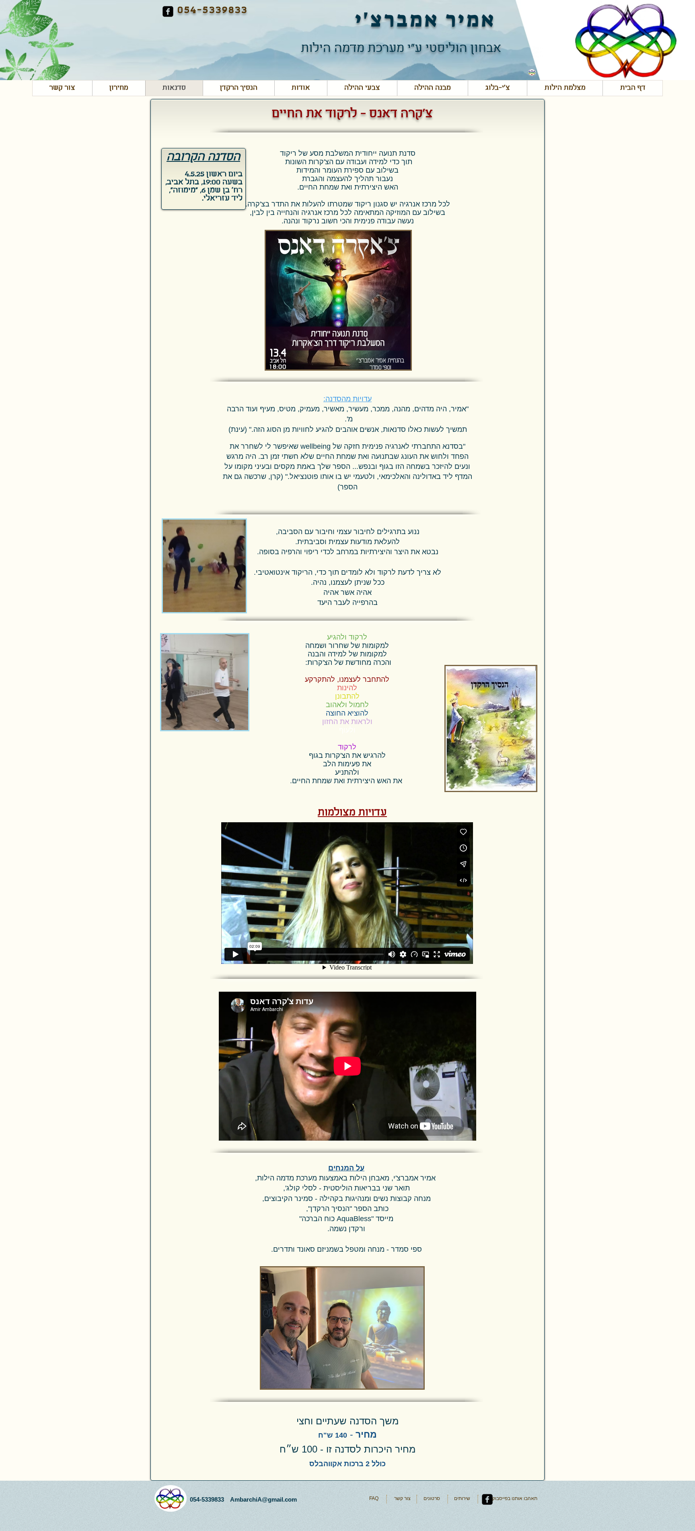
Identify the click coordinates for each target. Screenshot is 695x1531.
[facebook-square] (167, 11)
